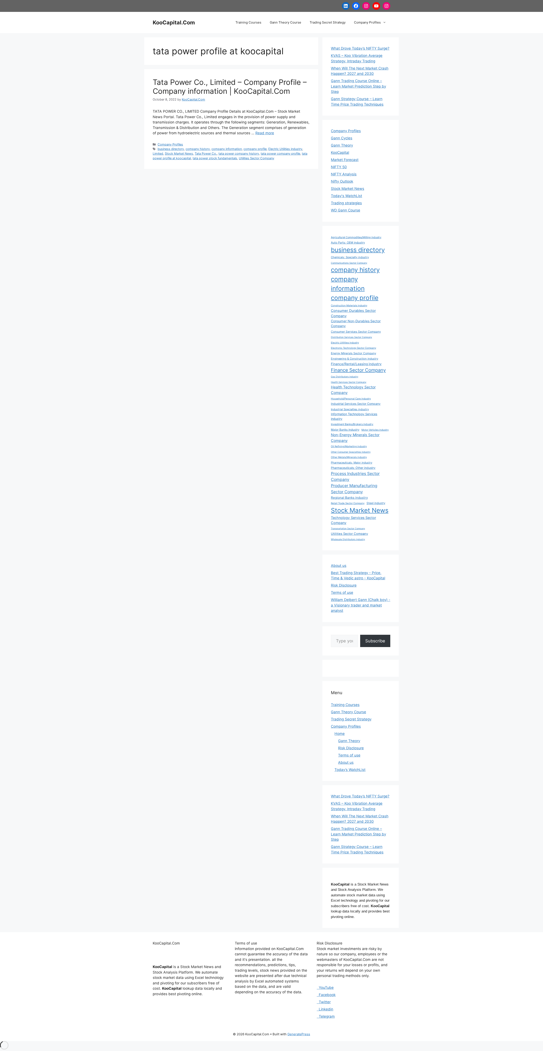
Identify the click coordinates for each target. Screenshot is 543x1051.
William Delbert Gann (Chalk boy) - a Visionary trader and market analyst (360, 605)
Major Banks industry (345, 429)
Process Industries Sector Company (355, 476)
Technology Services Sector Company (353, 520)
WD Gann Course (345, 210)
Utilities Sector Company (256, 158)
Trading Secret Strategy (328, 22)
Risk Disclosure (344, 585)
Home (339, 733)
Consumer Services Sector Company (356, 331)
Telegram (326, 1016)
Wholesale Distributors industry (348, 539)
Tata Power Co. (206, 153)
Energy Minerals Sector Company (353, 353)
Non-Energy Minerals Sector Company (355, 438)
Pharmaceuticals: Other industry (353, 467)
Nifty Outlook (342, 181)
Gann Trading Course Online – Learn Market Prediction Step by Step (358, 86)
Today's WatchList (346, 196)
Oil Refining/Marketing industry (349, 446)
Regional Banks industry (349, 498)
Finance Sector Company (358, 370)
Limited (158, 153)
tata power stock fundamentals (215, 158)
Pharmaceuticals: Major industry (351, 462)
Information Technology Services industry (354, 416)
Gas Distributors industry (344, 376)
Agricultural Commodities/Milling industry (356, 237)
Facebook (326, 995)
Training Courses (248, 22)
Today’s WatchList (349, 770)
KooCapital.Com (174, 22)
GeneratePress (298, 1034)
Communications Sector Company (349, 263)
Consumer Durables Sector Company (353, 313)
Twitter (324, 1002)
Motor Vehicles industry (375, 429)
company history (198, 149)
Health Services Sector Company (348, 382)
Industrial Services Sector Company (356, 403)
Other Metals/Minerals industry (349, 457)
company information (226, 149)
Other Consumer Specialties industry (351, 452)
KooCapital (340, 152)
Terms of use (342, 592)
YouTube (325, 987)
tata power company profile (280, 153)
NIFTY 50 (339, 167)
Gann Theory (342, 145)
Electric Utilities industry (285, 149)
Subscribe (375, 640)
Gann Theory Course (285, 22)
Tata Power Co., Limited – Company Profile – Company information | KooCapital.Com (230, 86)
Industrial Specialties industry (350, 409)
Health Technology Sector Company (353, 390)
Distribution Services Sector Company (351, 337)
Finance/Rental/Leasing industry (356, 364)
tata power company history (238, 153)
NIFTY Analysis (344, 174)
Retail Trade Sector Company (347, 503)
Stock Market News (179, 153)
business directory (171, 149)
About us (338, 565)
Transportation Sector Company (348, 528)
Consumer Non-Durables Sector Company (356, 323)
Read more (264, 133)
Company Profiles (367, 22)
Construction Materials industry (349, 305)
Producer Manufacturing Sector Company (354, 488)
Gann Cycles (341, 138)
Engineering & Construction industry (354, 358)
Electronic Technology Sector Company (353, 347)
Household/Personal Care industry (351, 398)
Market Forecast (344, 160)
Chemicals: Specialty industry (350, 257)
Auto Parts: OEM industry (348, 242)
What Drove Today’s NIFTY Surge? (360, 48)
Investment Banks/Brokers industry (352, 424)
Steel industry (376, 503)
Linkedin (325, 1009)
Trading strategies (346, 203)
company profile (255, 149)
